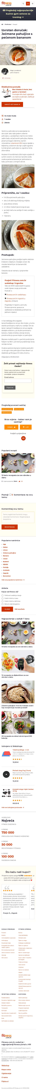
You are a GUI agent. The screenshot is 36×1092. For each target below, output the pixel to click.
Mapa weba (6, 1069)
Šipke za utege (23, 940)
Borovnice (7, 576)
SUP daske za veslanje (8, 1021)
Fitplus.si (5, 1081)
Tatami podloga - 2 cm (21, 750)
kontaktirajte (5, 1060)
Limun (5, 550)
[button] (33, 463)
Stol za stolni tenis (6, 1015)
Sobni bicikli (22, 964)
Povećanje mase (6, 943)
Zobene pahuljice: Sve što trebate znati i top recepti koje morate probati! (17, 707)
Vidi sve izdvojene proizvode (12, 807)
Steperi (20, 972)
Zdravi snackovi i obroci (8, 952)
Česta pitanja (22, 1003)
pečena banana (6, 412)
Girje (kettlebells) (23, 935)
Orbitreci (21, 967)
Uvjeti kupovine (23, 1010)
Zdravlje (4, 955)
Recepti (15, 24)
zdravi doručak (19, 409)
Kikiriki (5, 564)
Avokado (6, 570)
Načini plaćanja (23, 997)
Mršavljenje (5, 940)
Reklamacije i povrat (24, 1005)
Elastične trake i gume (25, 983)
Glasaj (7, 609)
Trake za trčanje (23, 962)
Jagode (5, 573)
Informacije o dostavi (24, 1000)
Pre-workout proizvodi (8, 950)
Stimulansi (4, 957)
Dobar (10, 427)
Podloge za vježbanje (24, 943)
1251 (22, 481)
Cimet (5, 559)
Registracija (10, 527)
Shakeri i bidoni (6, 1003)
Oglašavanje (6, 1073)
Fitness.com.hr (6, 4)
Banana (6, 556)
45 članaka (7, 78)
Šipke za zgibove (23, 945)
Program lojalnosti (24, 1008)
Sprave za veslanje (24, 970)
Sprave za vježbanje (24, 955)
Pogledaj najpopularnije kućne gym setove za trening (19, 13)
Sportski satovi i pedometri (9, 1013)
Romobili (4, 1010)
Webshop (5, 1066)
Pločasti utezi (22, 938)
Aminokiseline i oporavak (8, 938)
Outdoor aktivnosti (24, 990)
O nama (5, 1077)
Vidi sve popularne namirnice (12, 580)
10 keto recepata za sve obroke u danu (17, 647)
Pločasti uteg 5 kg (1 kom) (22, 770)
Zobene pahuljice (9, 553)
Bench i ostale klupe (24, 952)
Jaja (4, 544)
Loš (27, 427)
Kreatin (4, 935)
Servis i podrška (23, 1013)
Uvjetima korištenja (21, 1057)
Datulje (5, 567)
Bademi (6, 561)
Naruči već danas (12, 104)
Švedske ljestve (6, 997)
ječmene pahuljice (7, 409)
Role (3, 1018)
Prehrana (8, 24)
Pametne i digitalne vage (8, 1000)
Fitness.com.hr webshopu (16, 295)
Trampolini (5, 1008)
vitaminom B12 (16, 143)
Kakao (5, 547)
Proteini (4, 932)
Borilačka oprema (7, 1005)
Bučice (20, 932)
